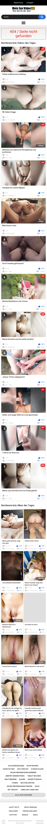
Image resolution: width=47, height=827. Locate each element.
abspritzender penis (15, 776)
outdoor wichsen (16, 766)
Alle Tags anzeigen (23, 795)
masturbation (22, 769)
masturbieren (11, 779)
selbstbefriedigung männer (23, 772)
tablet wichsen (34, 776)
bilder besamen (32, 766)
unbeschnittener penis (29, 790)
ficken (15, 783)
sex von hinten (27, 783)
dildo (37, 786)
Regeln (25, 815)
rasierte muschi (35, 779)
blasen (22, 779)
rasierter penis (9, 769)
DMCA (35, 815)
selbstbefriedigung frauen (19, 786)
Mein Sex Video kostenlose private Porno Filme (19, 822)
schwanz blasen (37, 769)
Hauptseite (14, 807)
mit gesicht (13, 790)
